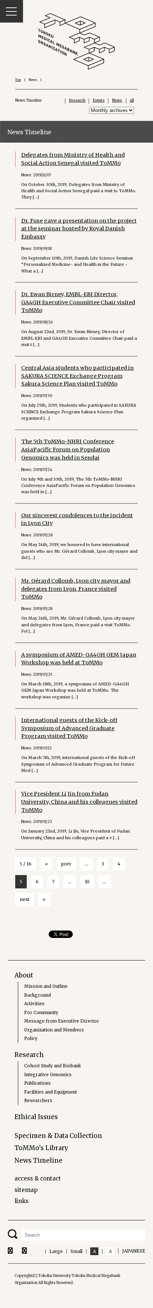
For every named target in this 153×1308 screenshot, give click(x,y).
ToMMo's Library (41, 1148)
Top (18, 80)
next (24, 899)
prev (66, 864)
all (132, 100)
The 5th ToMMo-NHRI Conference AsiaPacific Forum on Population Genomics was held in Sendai (67, 449)
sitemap (26, 1189)
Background (37, 995)
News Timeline (38, 1160)
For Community (41, 1012)
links (21, 1200)
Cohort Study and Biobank (52, 1065)
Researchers (38, 1100)
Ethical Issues (36, 1117)
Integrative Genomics (48, 1074)
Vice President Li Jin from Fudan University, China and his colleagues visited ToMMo (79, 801)
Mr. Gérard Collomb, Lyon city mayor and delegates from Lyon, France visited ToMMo (75, 588)
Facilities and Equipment (50, 1092)
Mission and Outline (46, 986)
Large (56, 1251)
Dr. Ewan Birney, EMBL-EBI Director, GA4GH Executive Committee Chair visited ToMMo (78, 302)
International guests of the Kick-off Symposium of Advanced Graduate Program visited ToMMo (69, 728)
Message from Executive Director (61, 1021)
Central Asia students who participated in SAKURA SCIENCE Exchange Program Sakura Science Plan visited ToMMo (77, 376)
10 (87, 881)
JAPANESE (133, 1251)
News (117, 100)
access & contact (37, 1178)
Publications (37, 1083)
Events (99, 100)
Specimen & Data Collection (58, 1136)
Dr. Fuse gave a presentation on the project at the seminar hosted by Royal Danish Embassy (79, 228)
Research (77, 100)
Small (76, 1251)
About (23, 975)
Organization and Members (54, 1030)
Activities (34, 1003)
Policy (31, 1038)
